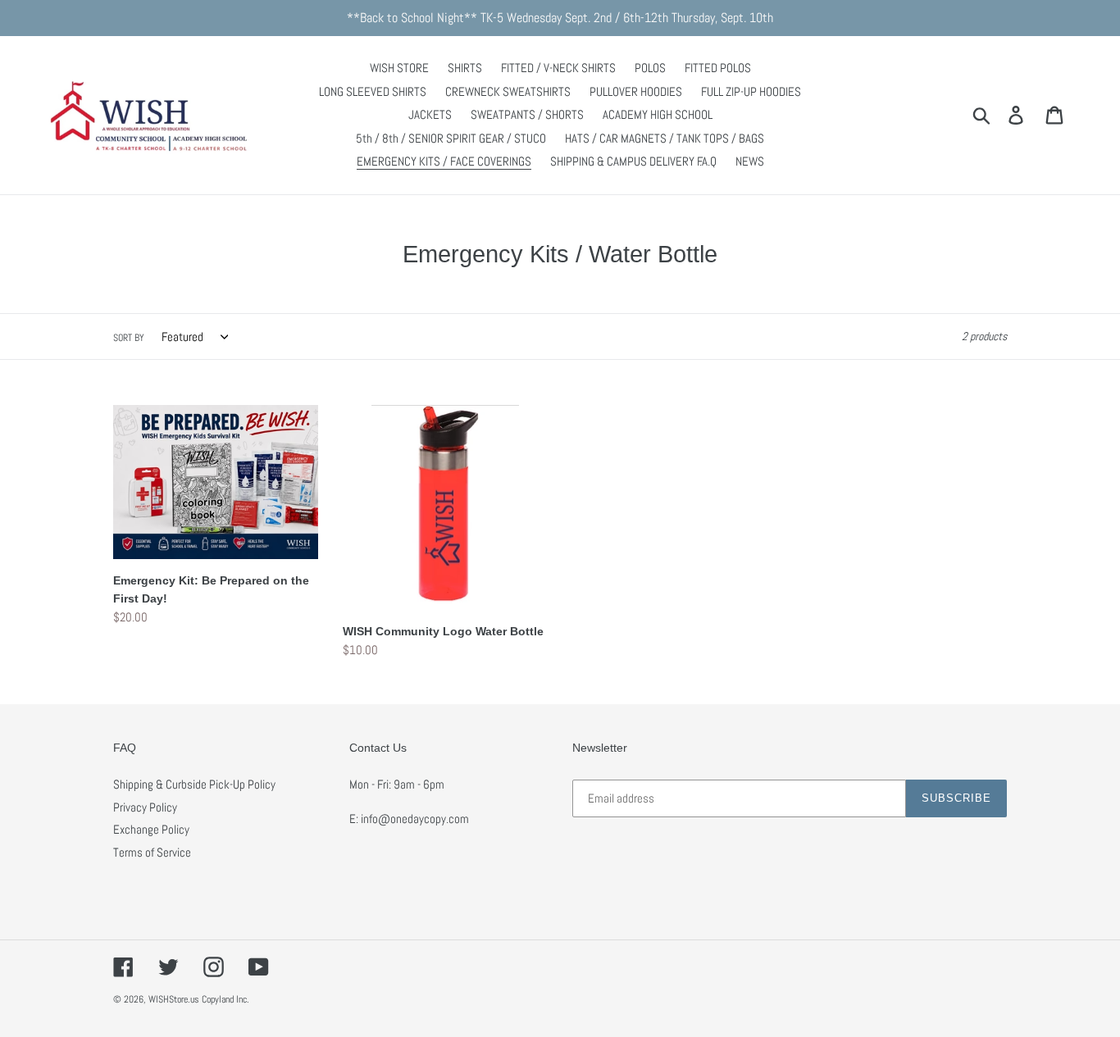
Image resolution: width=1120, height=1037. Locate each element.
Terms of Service (152, 852)
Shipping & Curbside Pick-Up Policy (194, 784)
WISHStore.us (173, 999)
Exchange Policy (151, 829)
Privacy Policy (145, 807)
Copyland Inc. (225, 999)
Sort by (128, 337)
